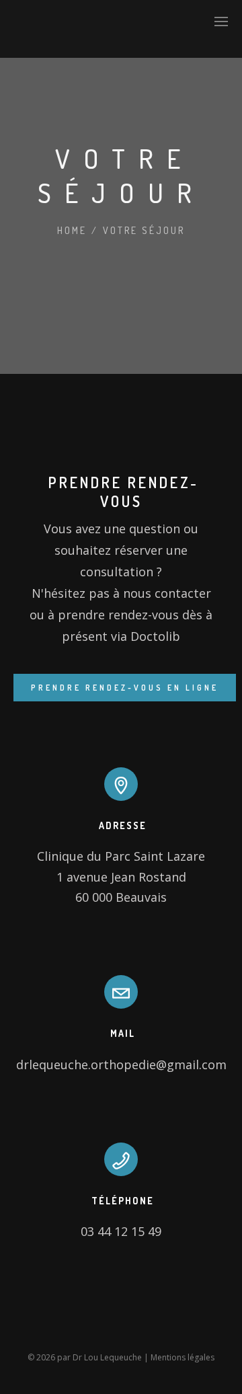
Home (72, 230)
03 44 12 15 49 (121, 1231)
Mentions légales (182, 1357)
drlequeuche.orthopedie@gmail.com (121, 1064)
